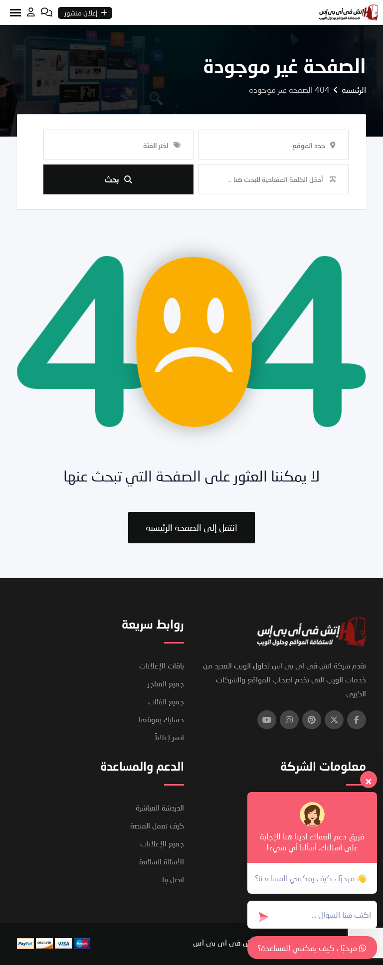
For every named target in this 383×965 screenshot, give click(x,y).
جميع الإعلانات (162, 843)
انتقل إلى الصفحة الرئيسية (191, 527)
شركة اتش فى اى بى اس (235, 942)
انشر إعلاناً (169, 737)
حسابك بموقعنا (161, 719)
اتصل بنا (173, 879)
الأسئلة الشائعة (161, 861)
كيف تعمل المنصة (157, 825)
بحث (112, 179)
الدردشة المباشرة (160, 807)
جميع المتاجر (166, 683)
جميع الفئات (166, 701)
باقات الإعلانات (161, 665)
